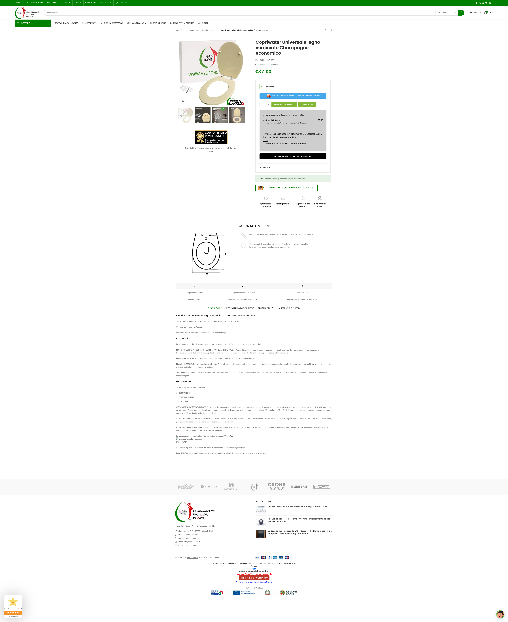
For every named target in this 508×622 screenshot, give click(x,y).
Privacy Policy (218, 563)
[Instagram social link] (483, 3)
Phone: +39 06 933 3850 (188, 535)
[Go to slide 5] (216, 103)
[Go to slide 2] (208, 103)
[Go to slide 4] (213, 103)
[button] (181, 115)
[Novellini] (231, 486)
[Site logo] (27, 13)
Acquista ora (307, 104)
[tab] (215, 308)
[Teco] (208, 486)
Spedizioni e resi (289, 563)
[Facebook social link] (476, 3)
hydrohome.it (192, 557)
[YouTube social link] (486, 3)
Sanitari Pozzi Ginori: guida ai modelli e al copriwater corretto (297, 506)
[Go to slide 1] (206, 103)
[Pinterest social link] (490, 3)
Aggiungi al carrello (284, 104)
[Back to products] (328, 30)
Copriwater (194, 30)
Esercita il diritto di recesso (254, 578)
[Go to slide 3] (211, 103)
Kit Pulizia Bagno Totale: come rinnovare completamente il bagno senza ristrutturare (300, 520)
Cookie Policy (231, 563)
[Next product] (331, 30)
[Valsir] (186, 486)
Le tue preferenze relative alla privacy (254, 571)
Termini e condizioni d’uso (269, 563)
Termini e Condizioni (248, 563)
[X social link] (479, 3)
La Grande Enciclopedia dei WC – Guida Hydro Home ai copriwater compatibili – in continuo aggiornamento (300, 532)
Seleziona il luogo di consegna (293, 156)
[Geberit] (299, 486)
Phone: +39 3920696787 (188, 538)
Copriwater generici (210, 30)
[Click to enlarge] (183, 100)
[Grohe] (276, 486)
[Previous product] (325, 30)
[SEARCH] (461, 13)
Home (177, 30)
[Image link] (213, 511)
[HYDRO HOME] (254, 486)
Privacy (254, 566)
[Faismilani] (322, 486)
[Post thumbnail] (261, 510)
